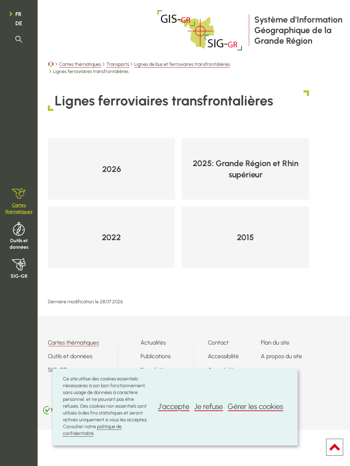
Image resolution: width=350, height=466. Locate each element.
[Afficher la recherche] (19, 39)
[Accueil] (51, 64)
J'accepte (173, 406)
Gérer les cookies (255, 406)
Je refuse (208, 406)
